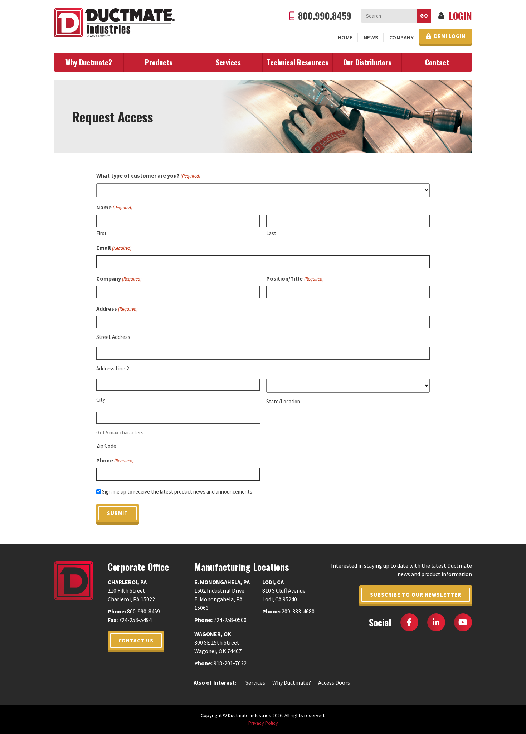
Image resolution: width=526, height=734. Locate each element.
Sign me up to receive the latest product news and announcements (177, 491)
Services (228, 62)
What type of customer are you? (148, 175)
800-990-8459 (143, 611)
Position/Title (294, 278)
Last (271, 233)
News (371, 37)
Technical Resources (297, 62)
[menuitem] (345, 37)
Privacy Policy (263, 723)
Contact (437, 62)
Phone (115, 460)
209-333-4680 (298, 611)
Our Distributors (367, 62)
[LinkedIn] (436, 622)
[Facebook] (409, 622)
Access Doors (334, 682)
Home (345, 37)
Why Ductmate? (88, 62)
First (101, 233)
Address (117, 308)
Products (158, 62)
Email (114, 247)
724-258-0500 (230, 619)
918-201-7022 (230, 663)
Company (401, 37)
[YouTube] (463, 622)
